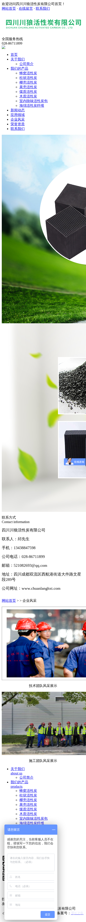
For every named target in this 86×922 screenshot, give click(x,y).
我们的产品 (19, 68)
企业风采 (18, 119)
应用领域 (18, 115)
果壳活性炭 (28, 87)
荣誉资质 (18, 124)
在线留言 (26, 8)
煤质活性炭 (28, 92)
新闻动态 (18, 110)
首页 (14, 54)
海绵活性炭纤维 (31, 105)
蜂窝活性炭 (28, 73)
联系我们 (43, 8)
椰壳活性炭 (28, 82)
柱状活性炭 (28, 78)
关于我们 (18, 59)
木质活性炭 (28, 96)
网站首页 (9, 8)
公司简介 (26, 64)
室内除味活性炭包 (33, 101)
